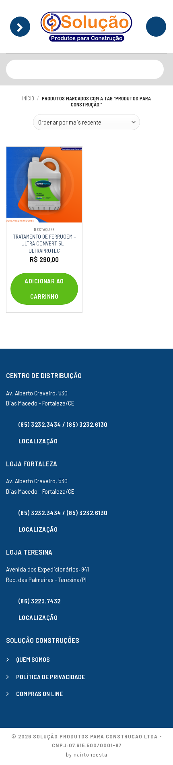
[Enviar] (155, 69)
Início (28, 98)
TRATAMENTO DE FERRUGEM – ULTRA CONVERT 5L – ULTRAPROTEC (44, 243)
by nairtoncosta (86, 754)
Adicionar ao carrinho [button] (44, 288)
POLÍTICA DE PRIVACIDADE (50, 676)
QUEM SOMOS (33, 659)
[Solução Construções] (86, 26)
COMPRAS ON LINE (39, 693)
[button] (20, 27)
